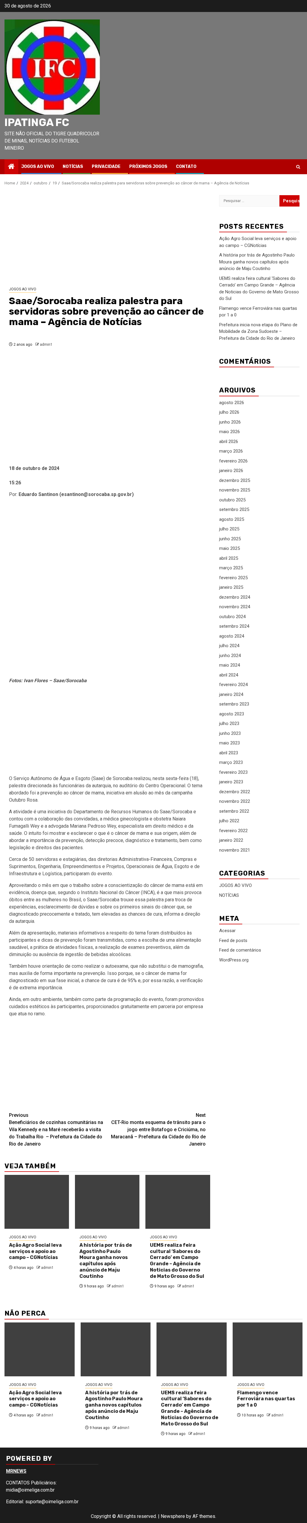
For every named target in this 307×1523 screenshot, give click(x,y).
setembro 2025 (234, 509)
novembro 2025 (234, 490)
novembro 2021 (234, 850)
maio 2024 (229, 665)
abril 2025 (228, 558)
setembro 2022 (234, 811)
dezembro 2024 (234, 597)
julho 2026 (229, 412)
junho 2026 (230, 422)
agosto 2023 (231, 714)
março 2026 (231, 451)
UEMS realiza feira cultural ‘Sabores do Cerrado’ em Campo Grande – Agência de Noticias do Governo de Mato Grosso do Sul (177, 1260)
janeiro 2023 (231, 782)
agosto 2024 (231, 636)
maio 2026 (229, 431)
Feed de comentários (240, 950)
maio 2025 (229, 548)
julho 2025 (229, 529)
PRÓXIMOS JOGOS (148, 166)
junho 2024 (230, 655)
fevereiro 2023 (233, 772)
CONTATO (186, 166)
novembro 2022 (234, 801)
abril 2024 (228, 675)
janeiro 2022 (231, 840)
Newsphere (173, 1516)
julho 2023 (229, 723)
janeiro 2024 (231, 694)
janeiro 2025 (231, 587)
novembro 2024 (234, 606)
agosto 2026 (231, 402)
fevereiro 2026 (233, 461)
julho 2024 (229, 645)
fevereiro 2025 (233, 577)
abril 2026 (228, 441)
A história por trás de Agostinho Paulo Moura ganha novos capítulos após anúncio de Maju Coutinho (105, 1260)
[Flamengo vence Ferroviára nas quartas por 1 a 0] (268, 1349)
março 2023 (231, 762)
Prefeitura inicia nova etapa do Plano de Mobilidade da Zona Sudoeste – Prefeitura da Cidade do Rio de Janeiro (258, 331)
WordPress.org (234, 960)
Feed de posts (233, 940)
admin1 (46, 344)
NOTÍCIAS (73, 166)
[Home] (11, 167)
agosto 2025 (231, 519)
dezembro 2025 (234, 480)
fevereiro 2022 (233, 830)
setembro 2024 (234, 626)
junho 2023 (230, 733)
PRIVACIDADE (106, 166)
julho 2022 (229, 820)
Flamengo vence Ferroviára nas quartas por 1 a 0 (266, 1399)
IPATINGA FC (36, 122)
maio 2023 (229, 743)
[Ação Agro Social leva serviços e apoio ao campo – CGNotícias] (36, 1202)
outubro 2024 (232, 616)
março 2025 (231, 568)
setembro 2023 (234, 704)
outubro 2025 (232, 500)
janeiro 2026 (231, 470)
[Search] (298, 167)
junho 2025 (230, 538)
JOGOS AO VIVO (37, 166)
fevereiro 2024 (233, 684)
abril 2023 (228, 753)
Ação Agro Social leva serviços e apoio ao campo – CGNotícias (35, 1251)
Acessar (227, 930)
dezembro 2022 (234, 791)
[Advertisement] (107, 236)
